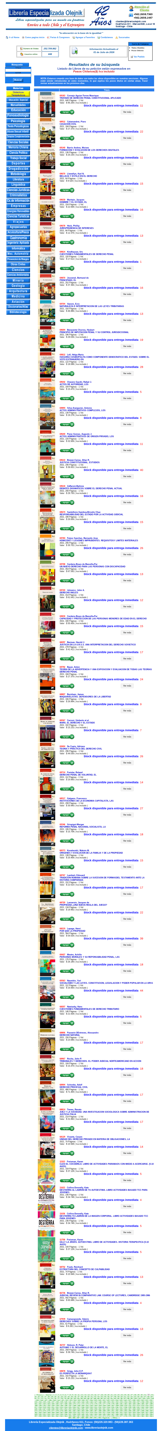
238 (125, 1407)
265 (121, 1409)
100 (135, 1398)
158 (142, 1402)
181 (121, 1404)
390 (91, 1418)
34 (35, 1397)
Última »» (116, 1418)
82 (75, 1398)
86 (88, 1398)
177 (104, 1404)
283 (78, 1411)
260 (100, 1409)
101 (139, 1398)
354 (142, 1414)
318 (108, 1412)
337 (70, 1414)
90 (102, 1398)
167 (61, 1404)
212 (134, 1405)
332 (48, 1414)
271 (147, 1409)
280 (65, 1411)
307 (61, 1412)
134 (40, 1402)
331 (44, 1414)
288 (100, 1411)
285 (87, 1411)
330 (40, 1414)
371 (95, 1416)
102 (144, 1398)
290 (108, 1411)
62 (128, 1397)
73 (45, 1398)
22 (115, 1395)
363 (61, 1416)
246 (40, 1409)
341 (87, 1414)
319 (112, 1412)
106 (41, 1400)
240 (134, 1407)
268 (134, 1409)
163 (44, 1404)
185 (138, 1404)
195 (61, 1405)
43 (65, 1397)
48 (82, 1397)
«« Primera (38, 1395)
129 (138, 1400)
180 (117, 1404)
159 (147, 1402)
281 (70, 1411)
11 (79, 1395)
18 (102, 1395)
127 (129, 1400)
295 (129, 1411)
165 (53, 1404)
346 (108, 1414)
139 (61, 1402)
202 (91, 1405)
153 (121, 1402)
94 (115, 1398)
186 (142, 1404)
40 (55, 1397)
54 (102, 1397)
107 (45, 1400)
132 (151, 1400)
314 (91, 1412)
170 (74, 1404)
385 (69, 1418)
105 (37, 1400)
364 (65, 1416)
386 (74, 1418)
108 (50, 1400)
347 (112, 1414)
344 (100, 1414)
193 (53, 1405)
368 (82, 1416)
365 (70, 1416)
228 (82, 1407)
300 (151, 1411)
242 (142, 1407)
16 (95, 1395)
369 (87, 1416)
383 (147, 1416)
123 (112, 1400)
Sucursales (124, 37)
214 (142, 1405)
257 (87, 1409)
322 (125, 1412)
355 (147, 1414)
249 (53, 1409)
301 (36, 1412)
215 (147, 1405)
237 (121, 1407)
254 (74, 1409)
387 (78, 1418)
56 (108, 1397)
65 (138, 1397)
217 (35, 1407)
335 (61, 1414)
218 (40, 1407)
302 (40, 1412)
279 (61, 1411)
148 (100, 1402)
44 (69, 1397)
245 (35, 1409)
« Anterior (48, 1395)
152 (117, 1402)
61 (125, 1397)
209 (121, 1405)
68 (148, 1397)
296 (134, 1411)
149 (104, 1402)
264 (117, 1409)
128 (133, 1400)
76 (55, 1398)
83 (78, 1398)
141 (70, 1402)
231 (95, 1407)
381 (138, 1416)
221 (53, 1407)
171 (78, 1404)
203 (95, 1405)
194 (57, 1405)
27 (132, 1395)
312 (82, 1412)
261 (104, 1409)
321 (121, 1412)
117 (87, 1400)
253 (70, 1409)
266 (125, 1409)
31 (145, 1395)
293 (121, 1411)
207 (113, 1405)
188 (151, 1404)
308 (66, 1412)
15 (92, 1395)
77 (58, 1398)
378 (125, 1416)
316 (100, 1412)
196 (66, 1405)
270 (142, 1409)
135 (44, 1402)
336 (65, 1414)
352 (134, 1414)
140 (65, 1402)
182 (125, 1404)
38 (49, 1397)
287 (95, 1411)
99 (132, 1398)
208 (117, 1405)
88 (95, 1398)
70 (35, 1398)
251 (61, 1409)
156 (134, 1402)
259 (95, 1409)
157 (138, 1402)
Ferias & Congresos (60, 37)
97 (125, 1398)
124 (116, 1400)
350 (125, 1414)
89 (98, 1398)
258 (91, 1409)
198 (74, 1405)
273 (35, 1411)
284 (82, 1411)
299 (147, 1411)
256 (82, 1409)
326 (142, 1412)
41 (59, 1397)
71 (39, 1398)
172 (82, 1404)
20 (108, 1395)
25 (125, 1395)
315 (95, 1412)
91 (105, 1398)
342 (91, 1414)
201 (87, 1405)
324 (134, 1412)
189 (36, 1405)
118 (91, 1400)
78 (62, 1398)
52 (95, 1397)
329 (35, 1414)
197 (70, 1405)
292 (117, 1411)
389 (86, 1418)
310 (74, 1412)
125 (121, 1400)
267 (129, 1409)
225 (70, 1407)
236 (117, 1407)
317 (104, 1412)
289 (104, 1411)
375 (112, 1416)
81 (72, 1398)
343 (95, 1414)
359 (44, 1416)
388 (82, 1418)
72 (42, 1398)
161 (35, 1404)
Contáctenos (107, 37)
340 (82, 1414)
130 (142, 1400)
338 (74, 1414)
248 (48, 1409)
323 (129, 1412)
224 (65, 1407)
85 (85, 1398)
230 (91, 1407)
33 (152, 1395)
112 (66, 1400)
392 (99, 1418)
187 (147, 1404)
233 (104, 1407)
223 (61, 1407)
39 (52, 1397)
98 (128, 1398)
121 (104, 1400)
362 (57, 1416)
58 (115, 1397)
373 (104, 1416)
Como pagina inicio (34, 37)
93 (112, 1398)
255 (78, 1409)
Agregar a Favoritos (85, 37)
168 (65, 1404)
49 (85, 1397)
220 (48, 1407)
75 (52, 1398)
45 (72, 1397)
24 (122, 1395)
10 (75, 1395)
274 (40, 1411)
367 (78, 1416)
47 (79, 1397)
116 (83, 1400)
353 (138, 1414)
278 (57, 1411)
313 (87, 1412)
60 (122, 1397)
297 (138, 1411)
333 (53, 1414)
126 (125, 1400)
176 (100, 1404)
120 (99, 1400)
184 (134, 1404)
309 (70, 1412)
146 (91, 1402)
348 (117, 1414)
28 (135, 1395)
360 (48, 1416)
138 (57, 1402)
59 (118, 1397)
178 (108, 1404)
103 (148, 1398)
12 (82, 1395)
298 (142, 1411)
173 (87, 1404)
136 (48, 1402)
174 (91, 1404)
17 (99, 1395)
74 (49, 1398)
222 (57, 1407)
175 (95, 1404)
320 (117, 1412)
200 (83, 1405)
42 (62, 1397)
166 (57, 1404)
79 (65, 1398)
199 (78, 1405)
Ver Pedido (139, 57)
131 (146, 1400)
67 (145, 1397)
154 (125, 1402)
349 (121, 1414)
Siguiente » (107, 1418)
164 (48, 1404)
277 (53, 1411)
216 (151, 1405)
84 (82, 1398)
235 (112, 1407)
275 (44, 1411)
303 (44, 1412)
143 (78, 1402)
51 (92, 1397)
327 (147, 1412)
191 (44, 1405)
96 (122, 1398)
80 (68, 1398)
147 (95, 1402)
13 (85, 1395)
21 (112, 1395)
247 (44, 1409)
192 (48, 1405)
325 (138, 1412)
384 (151, 1416)
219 (44, 1407)
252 (65, 1409)
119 (95, 1400)
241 (138, 1407)
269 (138, 1409)
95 (118, 1398)
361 (53, 1416)
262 (108, 1409)
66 (142, 1397)
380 (134, 1416)
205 (104, 1405)
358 (40, 1416)
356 (151, 1414)
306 (57, 1412)
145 (87, 1402)
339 (78, 1414)
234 (108, 1407)
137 (53, 1402)
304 (48, 1412)
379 (129, 1416)
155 (129, 1402)
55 (105, 1397)
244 (151, 1407)
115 (79, 1400)
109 (54, 1400)
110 (58, 1400)
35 (39, 1397)
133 (35, 1402)
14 (89, 1395)
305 (53, 1412)
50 (89, 1397)
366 (74, 1416)
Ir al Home (14, 37)
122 (108, 1400)
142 (74, 1402)
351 (129, 1414)
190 (40, 1405)
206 (108, 1405)
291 (112, 1411)
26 (128, 1395)
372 (100, 1416)
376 (117, 1416)
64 (135, 1397)
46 (75, 1397)
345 (104, 1414)
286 (91, 1411)
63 (132, 1397)
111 (62, 1400)
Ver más (127, 112)
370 (91, 1416)
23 (118, 1395)
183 (129, 1404)
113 (70, 1400)
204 (100, 1405)
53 (99, 1397)
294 (125, 1411)
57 (112, 1397)
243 (147, 1407)
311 (78, 1412)
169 (70, 1404)
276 (48, 1411)
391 (95, 1418)
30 (142, 1395)
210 (125, 1405)
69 (152, 1397)
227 (78, 1407)
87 (92, 1398)
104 (152, 1398)
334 (57, 1414)
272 (151, 1409)
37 (45, 1397)
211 (130, 1405)
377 (121, 1416)
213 (138, 1405)
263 (112, 1409)
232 (100, 1407)
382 (142, 1416)
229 (87, 1407)
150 (108, 1402)
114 (75, 1400)
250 (57, 1409)
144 (82, 1402)
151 (112, 1402)
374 (108, 1416)
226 (74, 1407)
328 (151, 1412)
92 (108, 1398)
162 (40, 1404)
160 (151, 1402)
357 (35, 1416)
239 (129, 1407)
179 (112, 1404)
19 (105, 1395)
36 (42, 1397)
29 (138, 1395)
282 (74, 1411)
